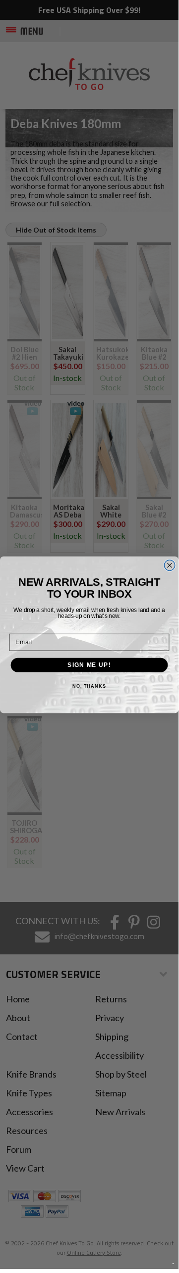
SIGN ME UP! (89, 664)
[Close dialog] (169, 565)
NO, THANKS (89, 686)
